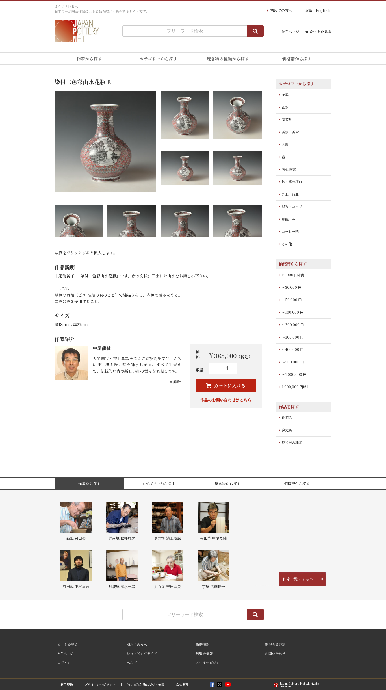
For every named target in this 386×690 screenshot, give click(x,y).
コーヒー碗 (290, 231)
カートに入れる (229, 385)
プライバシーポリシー (100, 684)
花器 (285, 94)
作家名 (287, 417)
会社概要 (182, 684)
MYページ (290, 31)
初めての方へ (281, 10)
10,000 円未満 (293, 274)
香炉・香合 (290, 131)
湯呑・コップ (292, 206)
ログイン (64, 662)
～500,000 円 (293, 361)
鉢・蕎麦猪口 (292, 181)
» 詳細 (175, 381)
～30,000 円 (291, 287)
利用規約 (66, 684)
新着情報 (202, 644)
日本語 (306, 10)
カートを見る (320, 31)
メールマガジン (208, 662)
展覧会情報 (204, 653)
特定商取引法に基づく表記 (145, 684)
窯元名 (287, 430)
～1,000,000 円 (294, 374)
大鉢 (285, 144)
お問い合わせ (275, 653)
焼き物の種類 (292, 442)
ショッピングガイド (142, 653)
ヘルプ (132, 662)
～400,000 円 (292, 349)
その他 (287, 243)
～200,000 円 (293, 324)
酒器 (285, 107)
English (323, 10)
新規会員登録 (275, 644)
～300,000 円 (292, 337)
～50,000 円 (292, 299)
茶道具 (287, 119)
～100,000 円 (292, 312)
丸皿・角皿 (290, 194)
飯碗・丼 (288, 218)
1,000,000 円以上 (296, 386)
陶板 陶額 (289, 169)
